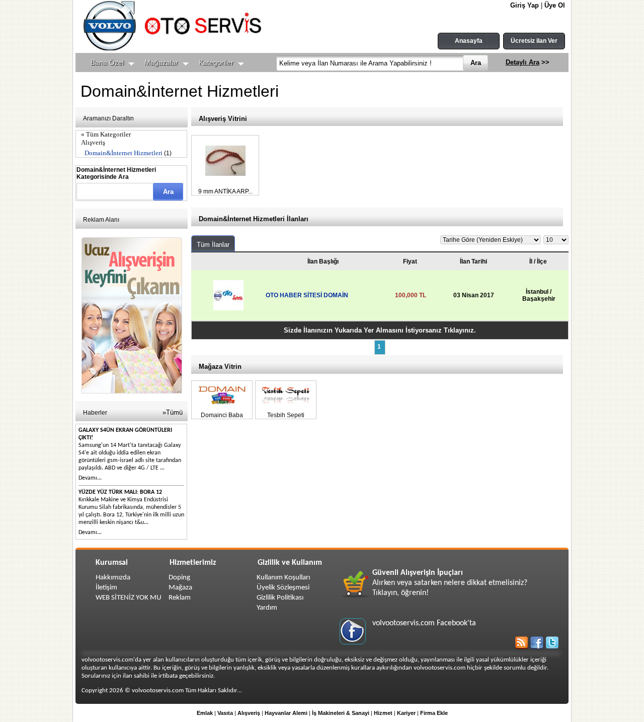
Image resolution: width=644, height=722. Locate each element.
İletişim (106, 588)
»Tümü (173, 412)
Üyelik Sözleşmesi (283, 588)
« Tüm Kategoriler (106, 134)
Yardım (267, 608)
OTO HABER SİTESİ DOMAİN (307, 295)
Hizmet (383, 713)
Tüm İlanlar (213, 244)
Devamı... (90, 478)
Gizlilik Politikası (280, 598)
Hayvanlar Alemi (286, 713)
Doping (179, 577)
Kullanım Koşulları (283, 577)
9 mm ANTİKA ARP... (225, 191)
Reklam (180, 598)
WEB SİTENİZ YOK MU (129, 598)
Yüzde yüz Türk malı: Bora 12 (120, 492)
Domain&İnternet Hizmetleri (124, 153)
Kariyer (406, 713)
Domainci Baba (222, 415)
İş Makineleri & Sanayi (340, 713)
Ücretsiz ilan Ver (534, 40)
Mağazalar (161, 62)
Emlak (205, 713)
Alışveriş (93, 142)
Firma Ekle (434, 713)
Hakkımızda (113, 577)
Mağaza (180, 588)
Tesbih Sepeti (285, 415)
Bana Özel (107, 62)
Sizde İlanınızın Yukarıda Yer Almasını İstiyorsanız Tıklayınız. (380, 330)
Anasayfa (468, 40)
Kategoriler (216, 62)
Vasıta (225, 713)
